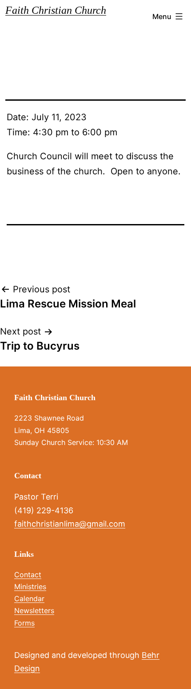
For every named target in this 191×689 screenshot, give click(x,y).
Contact (27, 574)
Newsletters (34, 610)
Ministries (30, 586)
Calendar (29, 598)
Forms (24, 622)
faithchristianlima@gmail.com (69, 523)
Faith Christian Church (55, 10)
